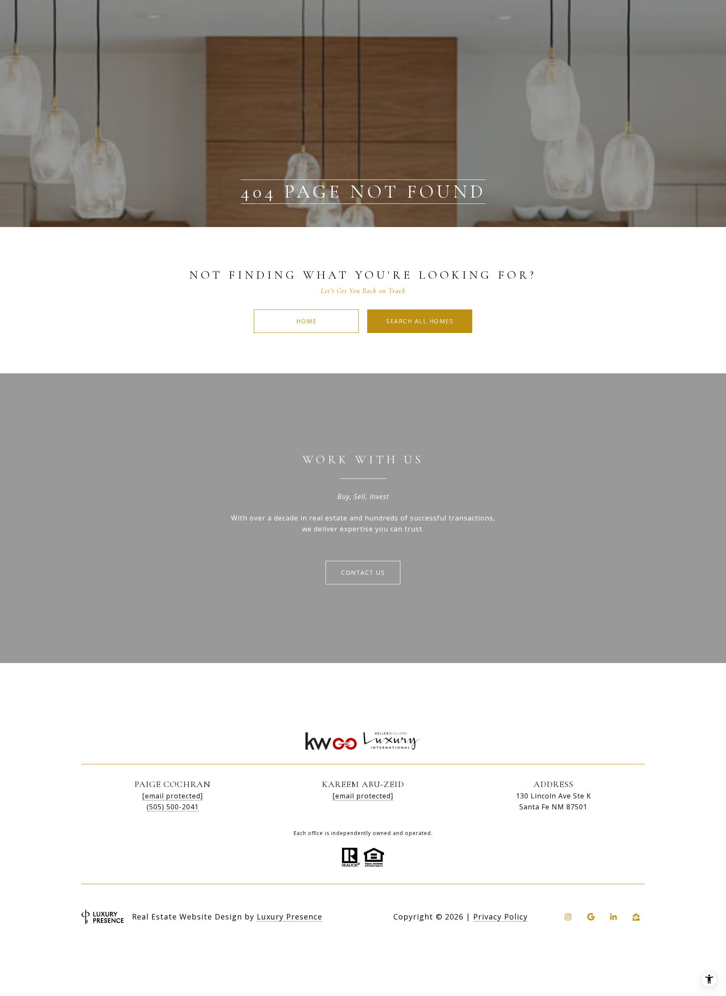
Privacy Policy (500, 916)
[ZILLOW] (636, 917)
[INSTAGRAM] (568, 917)
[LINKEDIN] (613, 917)
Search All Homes (419, 321)
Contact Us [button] (363, 572)
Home (306, 321)
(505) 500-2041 (173, 806)
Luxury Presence (289, 916)
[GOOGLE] (590, 917)
